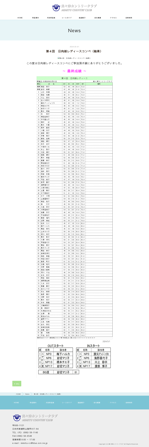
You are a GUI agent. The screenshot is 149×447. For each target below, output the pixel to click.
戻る (17, 383)
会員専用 (129, 18)
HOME (20, 18)
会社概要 (97, 18)
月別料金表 (51, 18)
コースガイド (67, 18)
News (27, 394)
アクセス (113, 18)
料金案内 (35, 18)
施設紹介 (82, 18)
